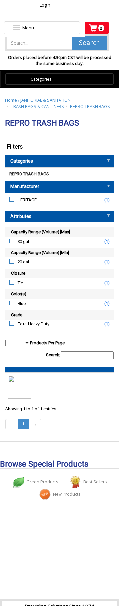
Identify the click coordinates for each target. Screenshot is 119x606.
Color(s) (18, 293)
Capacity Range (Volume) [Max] (40, 231)
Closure (18, 273)
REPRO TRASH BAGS (90, 106)
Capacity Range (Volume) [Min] (40, 252)
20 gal (23, 261)
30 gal (23, 241)
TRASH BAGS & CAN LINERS (37, 106)
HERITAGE (27, 199)
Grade (16, 314)
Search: (53, 355)
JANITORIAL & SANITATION (45, 100)
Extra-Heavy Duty (33, 323)
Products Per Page (47, 342)
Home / (12, 100)
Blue (22, 303)
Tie (20, 282)
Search (89, 42)
